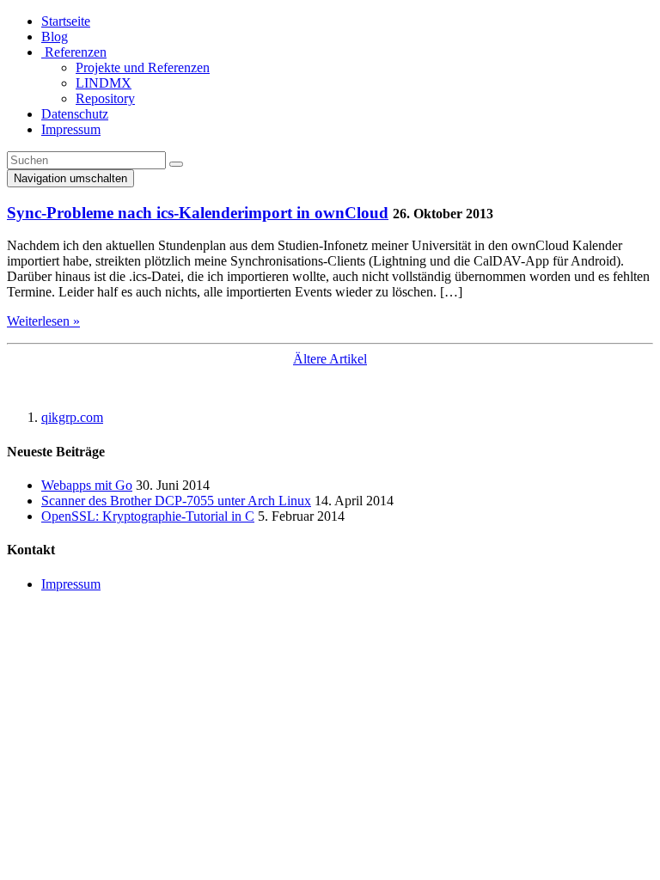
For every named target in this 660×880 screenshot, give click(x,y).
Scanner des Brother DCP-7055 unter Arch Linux (176, 500)
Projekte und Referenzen (143, 67)
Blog (54, 36)
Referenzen (74, 52)
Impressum (71, 129)
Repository (105, 98)
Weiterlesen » (43, 321)
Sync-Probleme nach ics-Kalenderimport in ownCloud (197, 213)
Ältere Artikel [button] (330, 358)
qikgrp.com (72, 417)
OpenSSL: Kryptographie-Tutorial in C (147, 516)
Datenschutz (74, 114)
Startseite (65, 21)
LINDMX (103, 83)
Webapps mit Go (86, 485)
